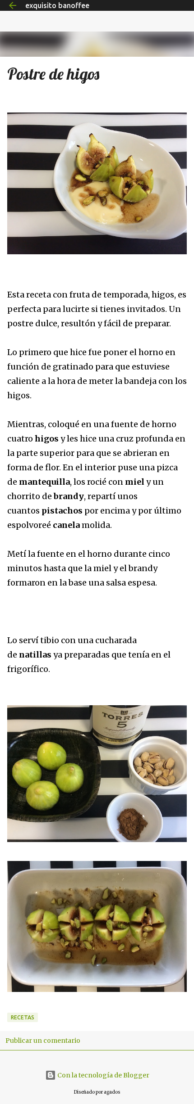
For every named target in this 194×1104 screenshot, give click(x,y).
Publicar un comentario (42, 1040)
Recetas (22, 1017)
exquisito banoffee (57, 5)
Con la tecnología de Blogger (102, 1075)
